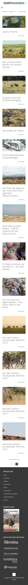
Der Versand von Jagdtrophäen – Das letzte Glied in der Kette (12, 303)
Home (5, 475)
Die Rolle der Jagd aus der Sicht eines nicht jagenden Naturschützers (13, 192)
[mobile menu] (26, 3)
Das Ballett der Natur (13, 130)
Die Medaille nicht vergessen (10, 493)
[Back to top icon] (14, 574)
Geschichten (6, 478)
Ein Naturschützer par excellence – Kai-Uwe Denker (13, 267)
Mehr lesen (21, 35)
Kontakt (5, 500)
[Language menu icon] (2, 7)
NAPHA (5, 487)
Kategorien (5, 11)
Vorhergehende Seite (14, 459)
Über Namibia (7, 484)
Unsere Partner (7, 490)
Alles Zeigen (23, 11)
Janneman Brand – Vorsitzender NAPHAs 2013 (13, 447)
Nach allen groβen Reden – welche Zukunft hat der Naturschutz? (11, 230)
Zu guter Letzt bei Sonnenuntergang (11, 99)
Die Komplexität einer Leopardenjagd (13, 156)
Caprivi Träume (10, 31)
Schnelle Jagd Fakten (9, 497)
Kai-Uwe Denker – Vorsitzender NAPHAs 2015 (13, 340)
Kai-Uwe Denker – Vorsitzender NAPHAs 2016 (13, 376)
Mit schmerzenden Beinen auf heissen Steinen (12, 65)
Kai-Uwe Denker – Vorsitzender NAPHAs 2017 (13, 411)
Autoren (13, 11)
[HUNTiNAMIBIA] (14, 3)
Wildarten (6, 481)
